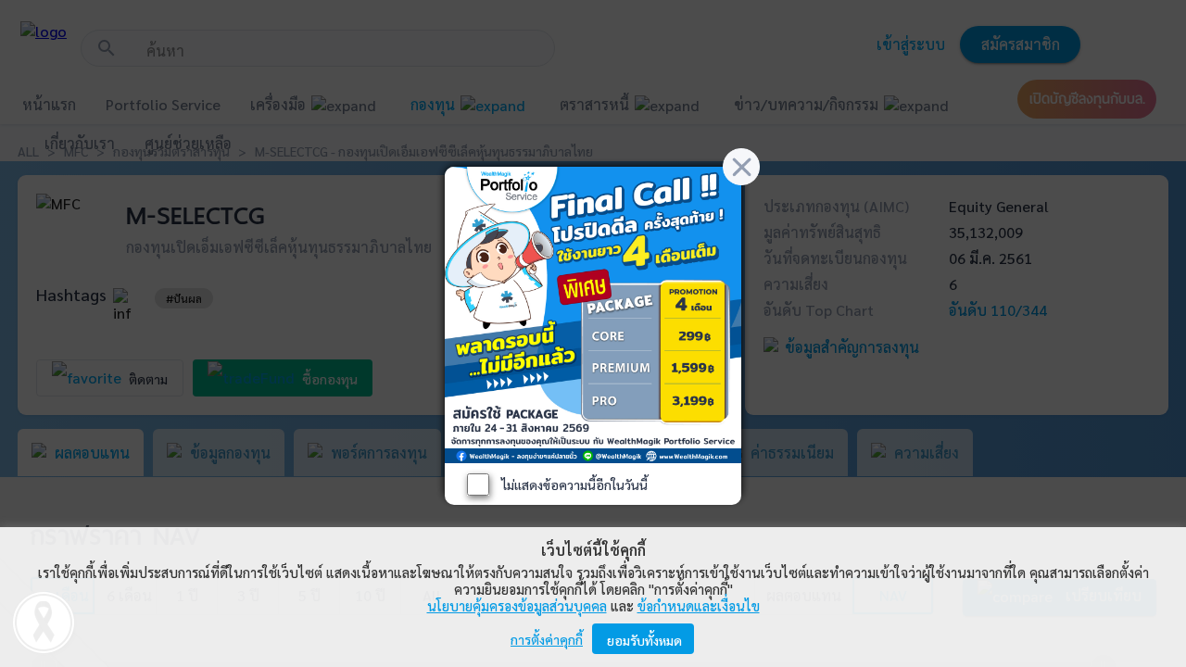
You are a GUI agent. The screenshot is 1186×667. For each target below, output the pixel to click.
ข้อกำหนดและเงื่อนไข (698, 605)
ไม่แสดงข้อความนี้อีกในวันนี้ (574, 484)
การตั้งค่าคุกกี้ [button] (547, 639)
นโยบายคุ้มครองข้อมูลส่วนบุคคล (517, 605)
